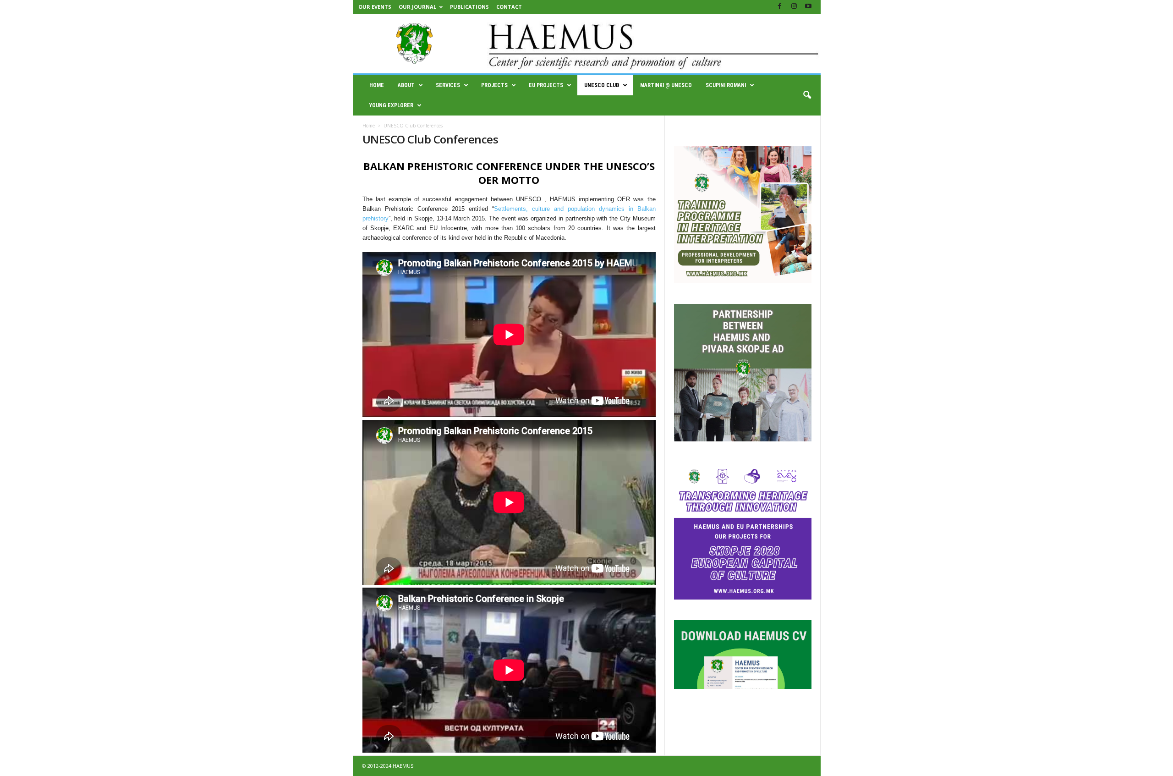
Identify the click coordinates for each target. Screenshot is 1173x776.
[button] (807, 95)
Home (376, 85)
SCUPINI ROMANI (726, 85)
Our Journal (417, 6)
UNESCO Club (601, 85)
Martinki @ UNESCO (666, 85)
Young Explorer (391, 105)
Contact (509, 6)
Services (448, 85)
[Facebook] (779, 6)
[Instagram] (794, 6)
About (406, 85)
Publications (469, 6)
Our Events (374, 6)
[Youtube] (808, 6)
